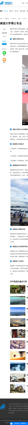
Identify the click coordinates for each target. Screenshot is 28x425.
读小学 (16, 11)
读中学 (11, 11)
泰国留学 (7, 18)
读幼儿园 (22, 11)
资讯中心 (14, 18)
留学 (19, 18)
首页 (23, 3)
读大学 (6, 11)
